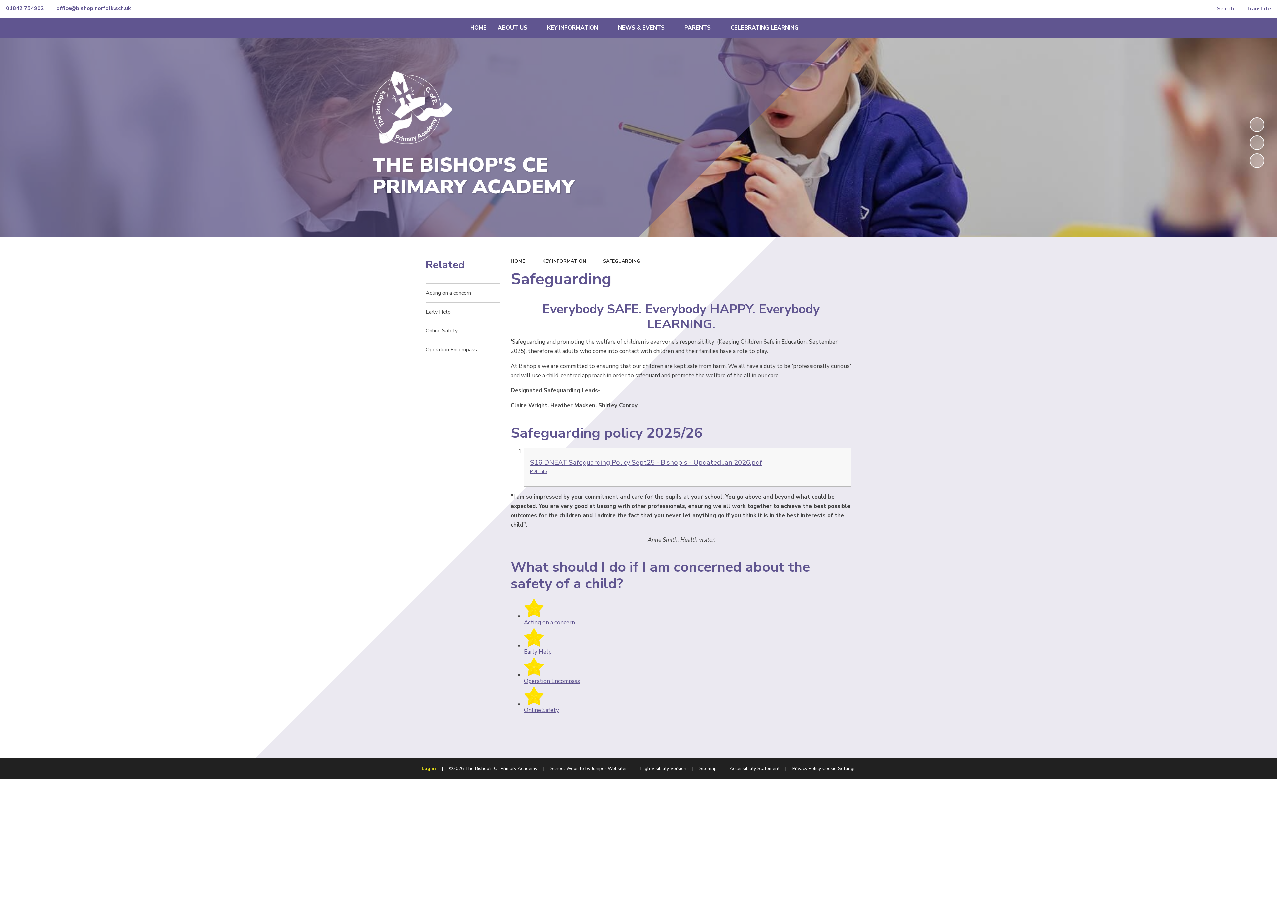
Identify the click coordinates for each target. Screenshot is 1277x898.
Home (518, 261)
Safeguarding (621, 261)
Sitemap (708, 768)
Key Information (564, 261)
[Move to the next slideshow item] (1257, 160)
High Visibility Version (663, 768)
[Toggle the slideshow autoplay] (1257, 124)
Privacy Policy (806, 768)
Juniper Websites (610, 768)
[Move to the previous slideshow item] (1257, 142)
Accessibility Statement (755, 768)
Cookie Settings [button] (839, 768)
